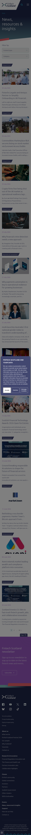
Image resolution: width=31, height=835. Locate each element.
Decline (15, 390)
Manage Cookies (24, 390)
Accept (7, 390)
